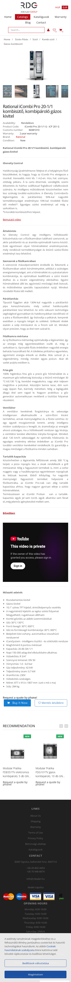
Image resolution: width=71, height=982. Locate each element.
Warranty (60, 17)
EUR (65, 7)
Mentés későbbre (52, 703)
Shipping (36, 821)
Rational (20, 137)
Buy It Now (19, 703)
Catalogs (22, 17)
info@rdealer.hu (36, 879)
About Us (35, 815)
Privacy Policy (35, 838)
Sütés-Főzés (21, 39)
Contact (41, 22)
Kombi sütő (48, 39)
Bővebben (9, 513)
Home (8, 17)
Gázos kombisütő (13, 43)
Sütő (35, 39)
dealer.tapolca (36, 887)
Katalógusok (41, 17)
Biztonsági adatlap (35, 844)
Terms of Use (35, 832)
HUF (57, 7)
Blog (28, 22)
